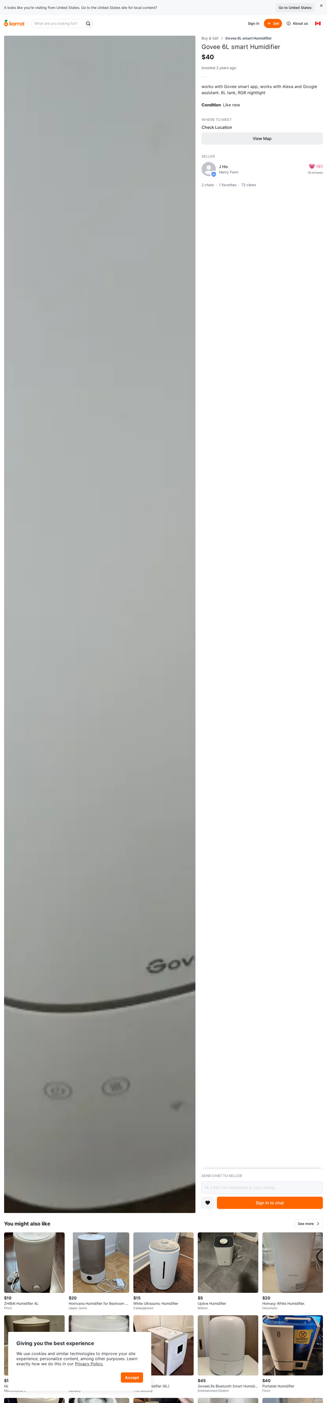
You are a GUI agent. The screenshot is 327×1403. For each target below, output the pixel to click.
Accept (132, 1377)
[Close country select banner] (321, 5)
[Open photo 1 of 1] (99, 624)
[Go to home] (14, 23)
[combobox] (58, 23)
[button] (309, 1223)
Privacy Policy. (89, 1363)
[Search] (88, 23)
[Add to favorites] (208, 1203)
